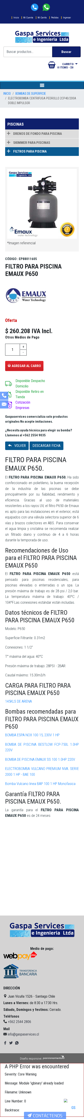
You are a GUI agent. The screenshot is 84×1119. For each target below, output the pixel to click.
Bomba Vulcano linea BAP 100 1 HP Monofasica (40, 783)
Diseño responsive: (31, 1058)
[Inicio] (42, 930)
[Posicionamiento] (53, 1058)
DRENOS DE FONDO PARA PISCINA (37, 134)
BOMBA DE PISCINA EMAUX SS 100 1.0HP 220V (40, 759)
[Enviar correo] (4, 405)
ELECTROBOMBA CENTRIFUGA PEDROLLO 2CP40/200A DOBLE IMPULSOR (42, 100)
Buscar (66, 52)
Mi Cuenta (28, 17)
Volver (19, 446)
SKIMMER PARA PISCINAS (31, 143)
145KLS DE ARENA (18, 701)
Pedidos (54, 17)
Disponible (22, 381)
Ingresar (67, 17)
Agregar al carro (26, 366)
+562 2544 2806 (19, 1022)
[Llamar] (4, 396)
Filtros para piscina (30, 151)
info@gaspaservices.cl (23, 1034)
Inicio (16, 17)
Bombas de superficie (30, 93)
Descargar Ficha (46, 446)
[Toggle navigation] (42, 85)
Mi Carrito (42, 17)
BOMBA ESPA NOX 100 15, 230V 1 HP (32, 735)
